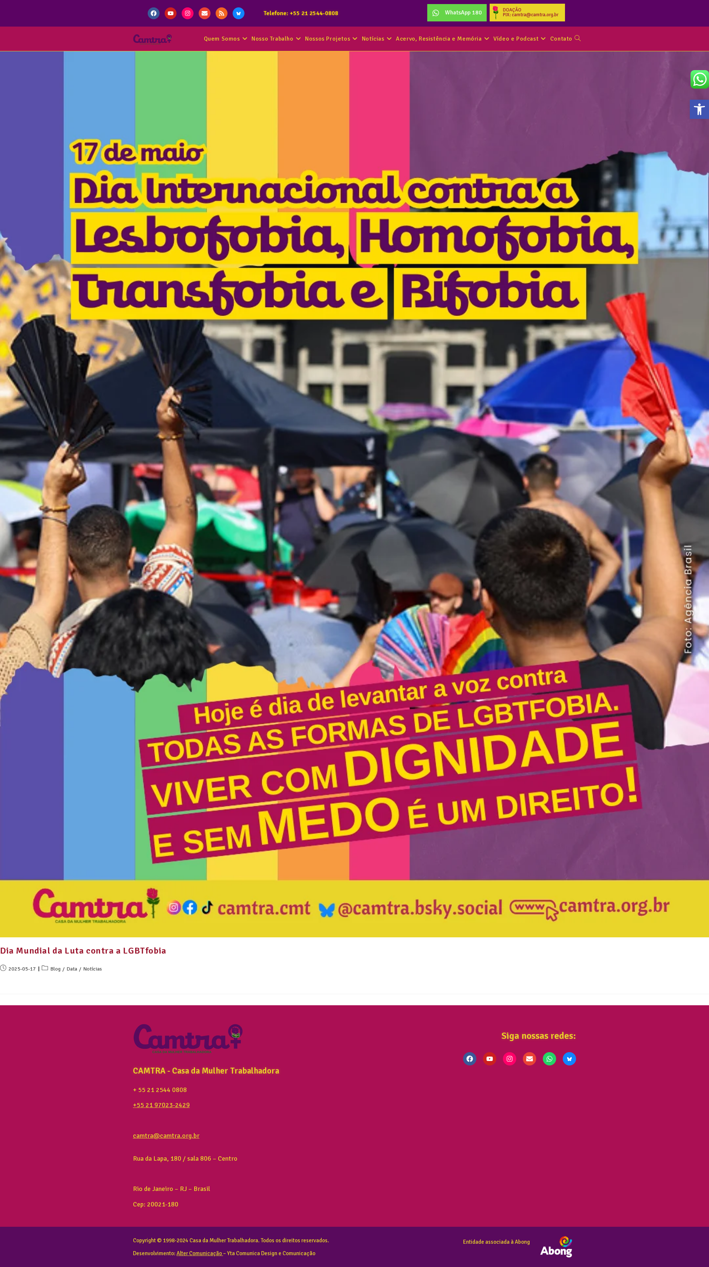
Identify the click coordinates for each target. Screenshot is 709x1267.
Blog (55, 969)
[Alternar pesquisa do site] (577, 39)
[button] (699, 109)
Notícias (92, 969)
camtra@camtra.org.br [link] (166, 1136)
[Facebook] (154, 13)
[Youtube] (171, 13)
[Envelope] (204, 13)
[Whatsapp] (549, 1058)
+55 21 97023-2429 (161, 1105)
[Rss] (221, 13)
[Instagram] (187, 13)
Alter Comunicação (199, 1253)
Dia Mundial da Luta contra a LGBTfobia (83, 950)
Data (71, 969)
